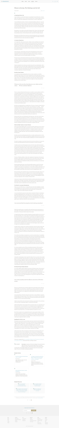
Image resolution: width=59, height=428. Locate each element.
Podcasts (31, 418)
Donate (36, 1)
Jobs (38, 421)
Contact (46, 418)
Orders (46, 420)
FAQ (45, 421)
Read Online (24, 419)
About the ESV (24, 418)
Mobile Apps (24, 420)
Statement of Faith (39, 420)
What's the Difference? (37, 389)
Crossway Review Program (33, 420)
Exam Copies (31, 421)
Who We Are (39, 418)
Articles (32, 1)
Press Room (31, 419)
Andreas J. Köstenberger (35, 358)
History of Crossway (39, 419)
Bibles (23, 1)
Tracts (29, 1)
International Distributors (18, 419)
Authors (8, 421)
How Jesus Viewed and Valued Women (22, 356)
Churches (16, 420)
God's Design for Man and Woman (21, 389)
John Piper (37, 390)
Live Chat (46, 419)
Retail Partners (16, 418)
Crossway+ (16, 421)
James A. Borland (18, 357)
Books (26, 1)
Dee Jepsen (43, 10)
